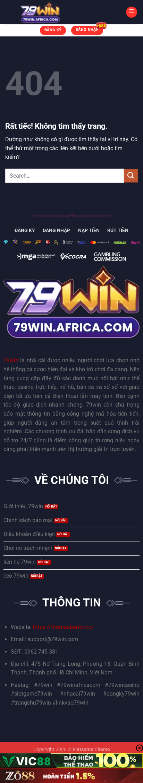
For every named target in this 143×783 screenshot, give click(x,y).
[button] (131, 12)
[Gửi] (131, 175)
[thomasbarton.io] (40, 12)
